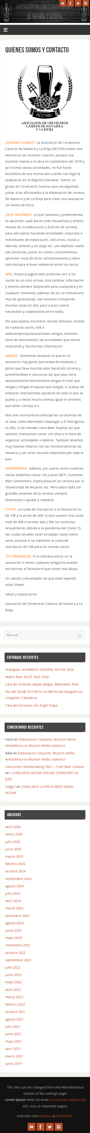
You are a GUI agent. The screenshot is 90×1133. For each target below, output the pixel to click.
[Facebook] (70, 3)
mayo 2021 (13, 1041)
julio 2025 (12, 842)
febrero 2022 (15, 1004)
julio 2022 (12, 967)
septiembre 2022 (18, 960)
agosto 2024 (14, 886)
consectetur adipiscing (67, 1099)
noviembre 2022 (17, 945)
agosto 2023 (14, 923)
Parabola (46, 1116)
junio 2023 (13, 930)
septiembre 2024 (18, 879)
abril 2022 (13, 989)
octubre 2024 (15, 871)
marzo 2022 (14, 997)
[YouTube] (63, 3)
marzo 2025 (14, 856)
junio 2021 (13, 1034)
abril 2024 (13, 901)
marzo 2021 (14, 1056)
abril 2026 (13, 827)
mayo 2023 (13, 938)
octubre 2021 (15, 1011)
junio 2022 (13, 974)
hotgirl (10, 786)
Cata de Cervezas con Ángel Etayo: (31, 705)
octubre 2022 (15, 952)
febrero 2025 (15, 864)
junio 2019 (13, 1063)
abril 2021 (13, 1048)
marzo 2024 (14, 908)
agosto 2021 (14, 1019)
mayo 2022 (13, 982)
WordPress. (64, 1116)
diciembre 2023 (17, 915)
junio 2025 (13, 849)
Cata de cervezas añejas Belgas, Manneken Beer (42, 684)
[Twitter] (78, 3)
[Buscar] (79, 636)
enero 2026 (14, 834)
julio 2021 (12, 1026)
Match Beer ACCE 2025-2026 (27, 677)
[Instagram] (85, 3)
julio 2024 (12, 893)
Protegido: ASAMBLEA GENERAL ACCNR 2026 (39, 669)
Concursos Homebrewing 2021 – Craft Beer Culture (44, 766)
